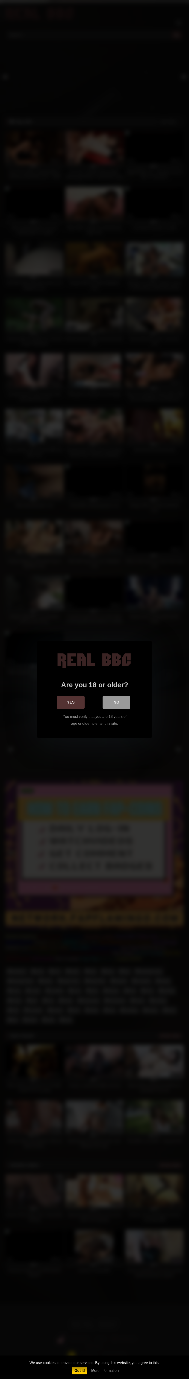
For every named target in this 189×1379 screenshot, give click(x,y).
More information (105, 1371)
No (116, 702)
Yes (71, 702)
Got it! (79, 1371)
